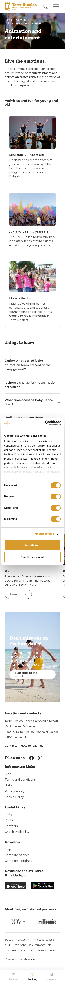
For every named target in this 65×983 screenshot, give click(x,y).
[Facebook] (31, 757)
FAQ (8, 774)
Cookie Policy (14, 797)
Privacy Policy (15, 791)
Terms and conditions (20, 779)
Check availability (17, 832)
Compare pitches (17, 855)
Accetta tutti (32, 545)
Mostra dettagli (44, 533)
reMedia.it (29, 958)
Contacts (11, 745)
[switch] (56, 496)
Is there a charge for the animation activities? (31, 385)
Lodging (11, 814)
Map (8, 849)
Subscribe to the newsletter (26, 674)
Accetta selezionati (32, 557)
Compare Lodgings (18, 861)
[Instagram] (40, 757)
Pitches (10, 820)
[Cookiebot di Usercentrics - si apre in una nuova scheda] (46, 422)
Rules (9, 785)
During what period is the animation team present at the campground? (28, 365)
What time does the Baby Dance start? (29, 402)
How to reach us (32, 745)
